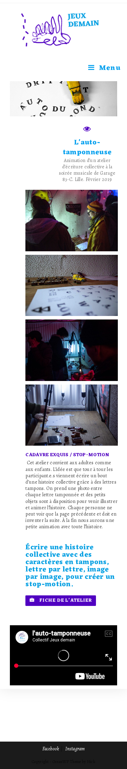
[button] (60, 600)
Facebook (50, 748)
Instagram (75, 748)
